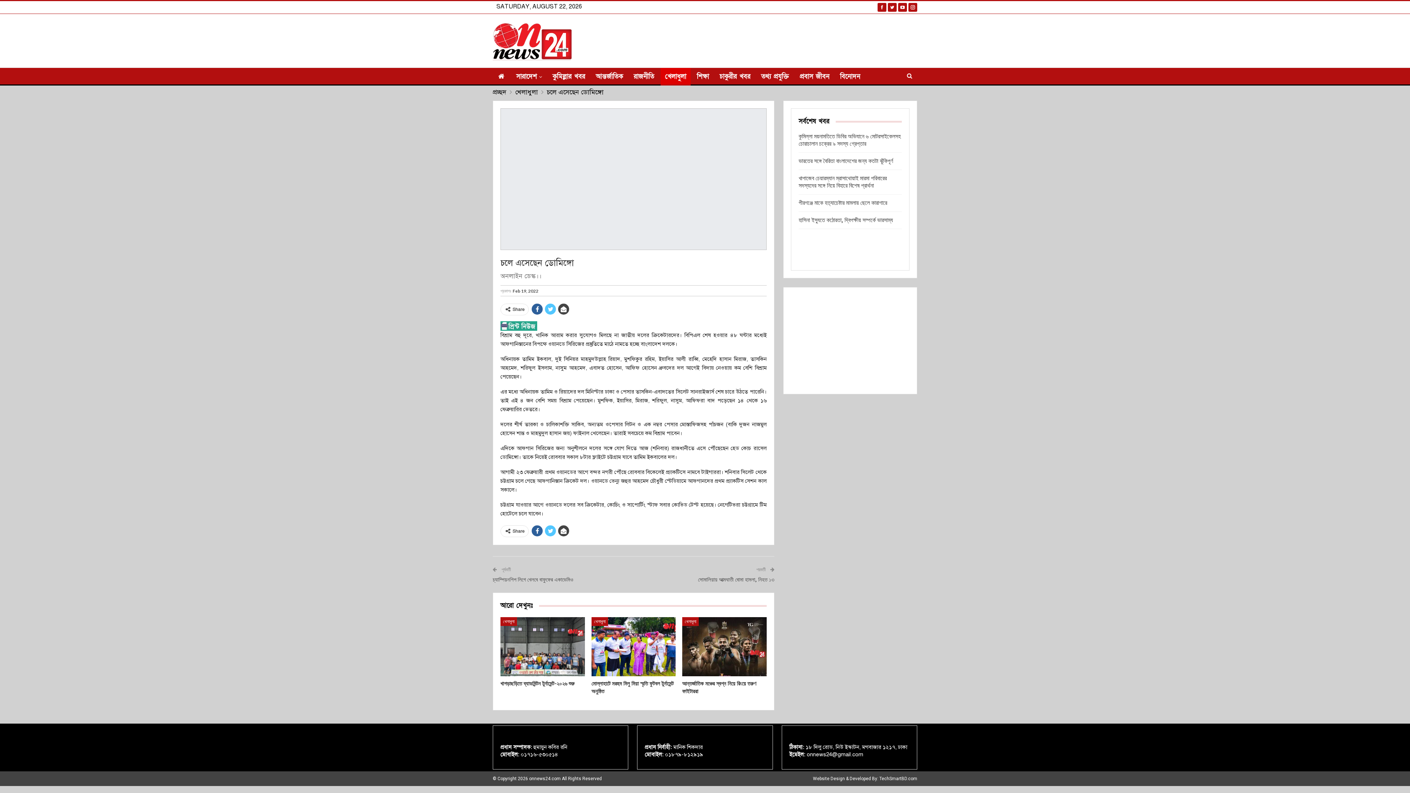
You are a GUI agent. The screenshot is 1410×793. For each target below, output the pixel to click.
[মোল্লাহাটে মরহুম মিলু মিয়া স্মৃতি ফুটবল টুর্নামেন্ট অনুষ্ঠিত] (634, 646)
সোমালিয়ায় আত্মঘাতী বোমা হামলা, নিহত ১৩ (736, 579)
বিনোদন (850, 76)
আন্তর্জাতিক (609, 76)
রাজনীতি (644, 76)
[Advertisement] (850, 341)
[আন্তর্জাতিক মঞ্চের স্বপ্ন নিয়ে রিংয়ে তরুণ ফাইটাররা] (724, 646)
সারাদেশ (526, 76)
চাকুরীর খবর (735, 76)
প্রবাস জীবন (814, 76)
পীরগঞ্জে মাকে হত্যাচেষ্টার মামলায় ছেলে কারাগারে (843, 202)
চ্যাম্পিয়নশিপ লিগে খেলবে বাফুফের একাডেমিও (533, 579)
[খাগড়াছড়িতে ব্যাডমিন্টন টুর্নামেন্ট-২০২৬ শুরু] (542, 646)
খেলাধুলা (675, 76)
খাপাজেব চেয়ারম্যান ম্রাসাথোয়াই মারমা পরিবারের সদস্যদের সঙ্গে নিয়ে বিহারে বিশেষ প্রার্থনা (843, 182)
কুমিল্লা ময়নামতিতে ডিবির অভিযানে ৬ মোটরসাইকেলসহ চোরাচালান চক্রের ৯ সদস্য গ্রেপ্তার (850, 140)
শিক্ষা (703, 76)
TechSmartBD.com (898, 778)
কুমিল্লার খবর (569, 76)
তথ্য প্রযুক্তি (775, 76)
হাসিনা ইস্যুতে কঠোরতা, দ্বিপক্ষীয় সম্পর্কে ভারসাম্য (846, 220)
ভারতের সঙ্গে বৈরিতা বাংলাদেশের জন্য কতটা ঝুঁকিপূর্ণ (846, 160)
